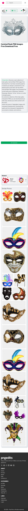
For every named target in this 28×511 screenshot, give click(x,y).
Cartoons (3, 489)
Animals (3, 485)
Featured (3, 498)
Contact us (4, 478)
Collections (4, 500)
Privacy (3, 472)
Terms (2, 470)
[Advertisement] (14, 63)
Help (2, 476)
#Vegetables (5, 80)
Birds (2, 487)
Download (14, 142)
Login (2, 502)
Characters (4, 491)
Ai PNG (3, 483)
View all (3, 493)
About (2, 474)
